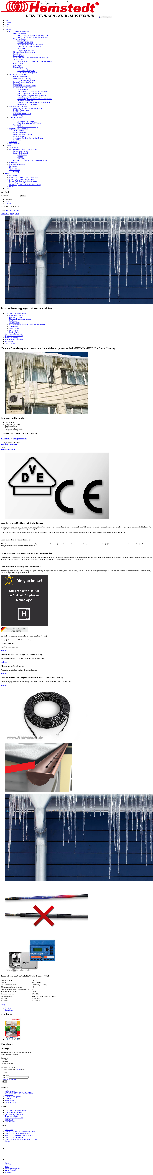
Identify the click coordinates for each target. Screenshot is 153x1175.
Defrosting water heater (25, 101)
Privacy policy (9, 1172)
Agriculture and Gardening (18, 106)
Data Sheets (13, 175)
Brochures (8, 1008)
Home (7, 1163)
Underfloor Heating (19, 39)
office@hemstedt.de (12, 210)
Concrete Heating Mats (25, 43)
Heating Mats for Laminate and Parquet (30, 44)
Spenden (20, 157)
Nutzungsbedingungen (12, 1168)
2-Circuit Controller (19, 136)
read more (4, 650)
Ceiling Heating (18, 56)
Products (8, 20)
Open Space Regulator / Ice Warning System (28, 138)
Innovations (13, 162)
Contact (7, 26)
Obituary (16, 172)
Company (8, 22)
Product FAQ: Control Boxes (18, 183)
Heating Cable (18, 67)
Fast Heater (17, 54)
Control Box (17, 84)
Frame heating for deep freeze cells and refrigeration (34, 99)
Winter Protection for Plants (22, 114)
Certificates (13, 166)
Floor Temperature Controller (23, 134)
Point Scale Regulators (20, 132)
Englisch (8, 203)
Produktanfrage (22, 89)
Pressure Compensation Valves (23, 82)
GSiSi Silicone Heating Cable (27, 73)
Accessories (13, 142)
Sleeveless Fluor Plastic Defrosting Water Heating (33, 102)
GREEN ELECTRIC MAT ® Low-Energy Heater (30, 160)
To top (3, 1004)
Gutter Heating (18, 63)
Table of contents (10, 1170)
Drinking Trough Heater (21, 110)
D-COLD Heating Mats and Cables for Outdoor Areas (31, 58)
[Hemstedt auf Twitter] (7, 1154)
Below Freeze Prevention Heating (24, 86)
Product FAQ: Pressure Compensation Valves (24, 177)
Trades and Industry (15, 117)
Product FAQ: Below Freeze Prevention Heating (25, 185)
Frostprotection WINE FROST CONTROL (27, 108)
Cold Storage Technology (17, 74)
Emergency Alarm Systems (22, 78)
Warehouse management (17, 164)
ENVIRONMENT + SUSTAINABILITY (23, 149)
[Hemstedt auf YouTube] (7, 1159)
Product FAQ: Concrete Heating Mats (21, 179)
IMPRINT (8, 1165)
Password (5, 1077)
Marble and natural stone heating (24, 52)
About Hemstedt (14, 170)
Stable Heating (18, 115)
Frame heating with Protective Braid (29, 93)
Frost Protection (14, 144)
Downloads (9, 1010)
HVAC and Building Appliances (19, 31)
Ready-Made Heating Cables (22, 87)
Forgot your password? (10, 1079)
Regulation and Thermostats (26, 50)
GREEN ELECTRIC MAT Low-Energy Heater (33, 35)
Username (6, 1075)
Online (18, 1069)
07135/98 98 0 (5, 439)
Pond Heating (17, 112)
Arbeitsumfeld (22, 155)
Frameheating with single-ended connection (31, 95)
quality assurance (14, 147)
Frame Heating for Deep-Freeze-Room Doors (32, 91)
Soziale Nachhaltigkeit (20, 153)
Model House (13, 168)
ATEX (15, 119)
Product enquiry (22, 69)
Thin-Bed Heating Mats (25, 41)
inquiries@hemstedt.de (9, 444)
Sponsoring (21, 158)
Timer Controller (18, 130)
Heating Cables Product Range (27, 127)
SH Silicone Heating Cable (26, 71)
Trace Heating (18, 59)
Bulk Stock (21, 48)
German (7, 201)
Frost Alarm (17, 140)
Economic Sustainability (21, 151)
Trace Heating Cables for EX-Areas (29, 123)
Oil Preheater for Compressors (27, 104)
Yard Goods (17, 125)
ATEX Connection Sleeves (26, 121)
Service (7, 24)
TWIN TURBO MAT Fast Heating (29, 46)
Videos (11, 186)
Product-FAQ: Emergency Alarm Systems (23, 181)
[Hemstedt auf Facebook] (7, 1148)
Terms (7, 1167)
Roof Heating (17, 65)
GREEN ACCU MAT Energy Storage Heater (32, 37)
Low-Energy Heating (20, 33)
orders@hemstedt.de (8, 449)
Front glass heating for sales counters (29, 97)
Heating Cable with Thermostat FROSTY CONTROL (35, 61)
